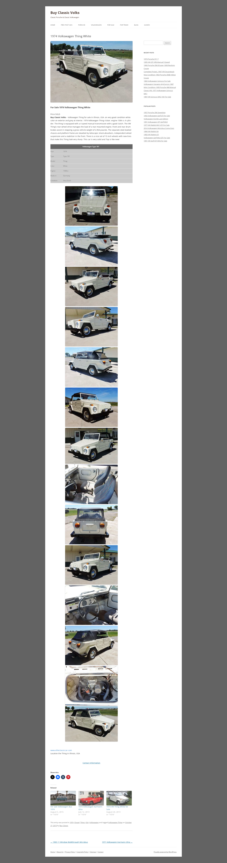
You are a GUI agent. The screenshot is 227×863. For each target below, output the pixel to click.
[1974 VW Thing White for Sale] (119, 798)
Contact (100, 852)
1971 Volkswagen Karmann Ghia (117, 842)
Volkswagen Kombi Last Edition (156, 119)
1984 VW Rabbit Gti (151, 131)
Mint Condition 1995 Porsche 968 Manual (160, 87)
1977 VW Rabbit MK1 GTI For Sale (156, 125)
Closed (76, 822)
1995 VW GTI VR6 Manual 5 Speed (157, 62)
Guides (147, 25)
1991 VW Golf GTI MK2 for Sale (155, 141)
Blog (136, 25)
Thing (82, 822)
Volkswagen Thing (115, 822)
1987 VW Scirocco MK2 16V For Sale (157, 97)
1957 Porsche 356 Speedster (155, 112)
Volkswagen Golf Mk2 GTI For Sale (157, 138)
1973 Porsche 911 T (151, 59)
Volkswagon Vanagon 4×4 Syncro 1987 (159, 84)
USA (87, 822)
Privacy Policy (70, 852)
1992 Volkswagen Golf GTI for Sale (157, 115)
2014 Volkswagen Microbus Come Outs (159, 128)
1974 (71, 822)
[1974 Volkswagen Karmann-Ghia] (91, 798)
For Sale (110, 25)
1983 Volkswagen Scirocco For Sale (157, 81)
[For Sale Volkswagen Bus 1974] (63, 798)
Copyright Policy (82, 852)
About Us (60, 852)
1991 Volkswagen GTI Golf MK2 (156, 122)
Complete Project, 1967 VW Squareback (159, 71)
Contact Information (91, 763)
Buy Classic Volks (64, 12)
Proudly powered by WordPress (165, 852)
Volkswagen (96, 25)
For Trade (124, 25)
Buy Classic (64, 825)
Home (52, 25)
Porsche (81, 25)
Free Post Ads (66, 25)
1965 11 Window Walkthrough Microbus (69, 842)
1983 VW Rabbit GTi (151, 134)
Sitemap (93, 852)
